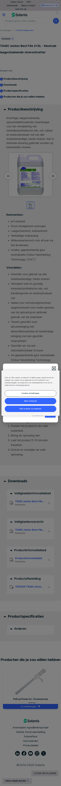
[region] (30, 393)
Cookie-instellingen (30, 393)
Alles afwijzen (30, 401)
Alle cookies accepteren (30, 409)
